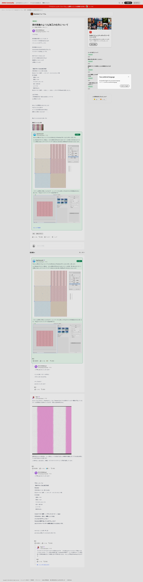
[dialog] (114, 81)
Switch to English (124, 86)
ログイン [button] (101, 82)
